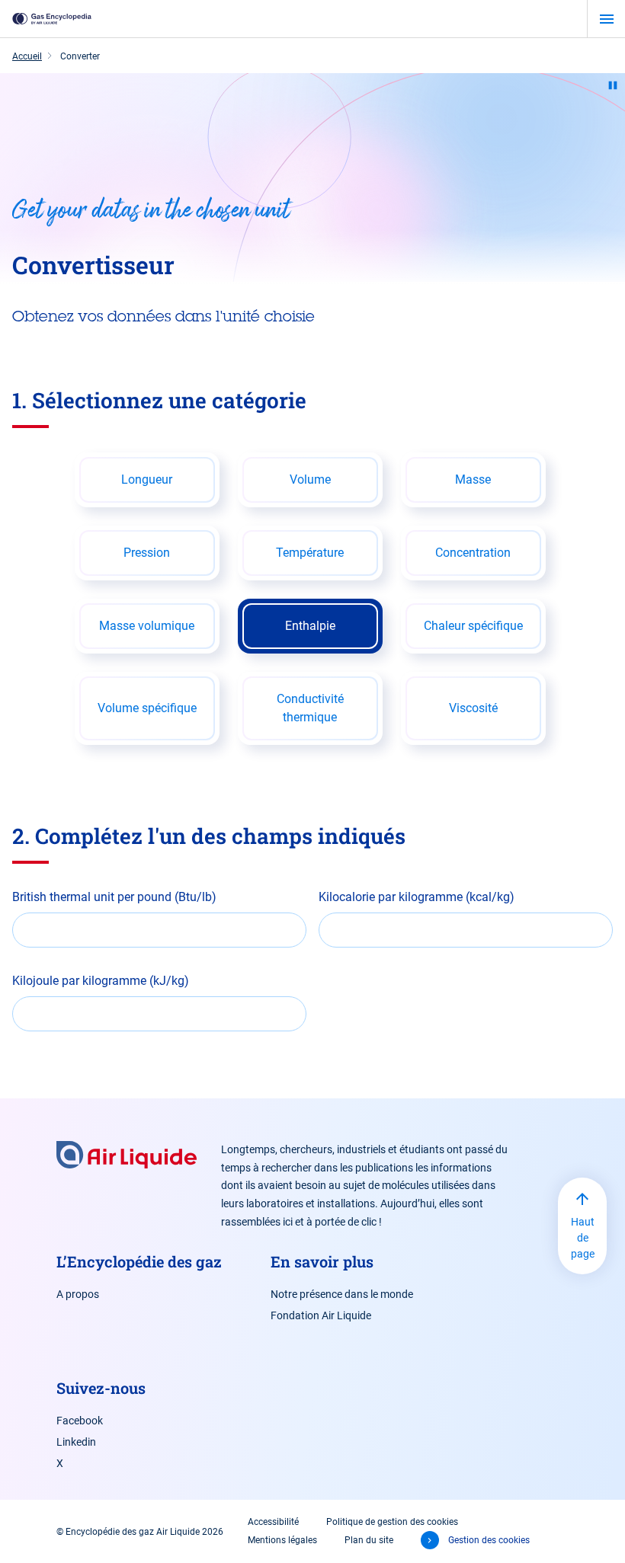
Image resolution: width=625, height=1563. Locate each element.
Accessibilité (273, 1522)
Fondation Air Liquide (321, 1315)
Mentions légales (282, 1540)
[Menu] (606, 19)
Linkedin (76, 1442)
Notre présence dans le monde (342, 1294)
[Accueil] (51, 18)
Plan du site (369, 1540)
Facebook (79, 1420)
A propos (77, 1294)
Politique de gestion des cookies (392, 1522)
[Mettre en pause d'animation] (613, 85)
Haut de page (583, 1238)
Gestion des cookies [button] (489, 1540)
